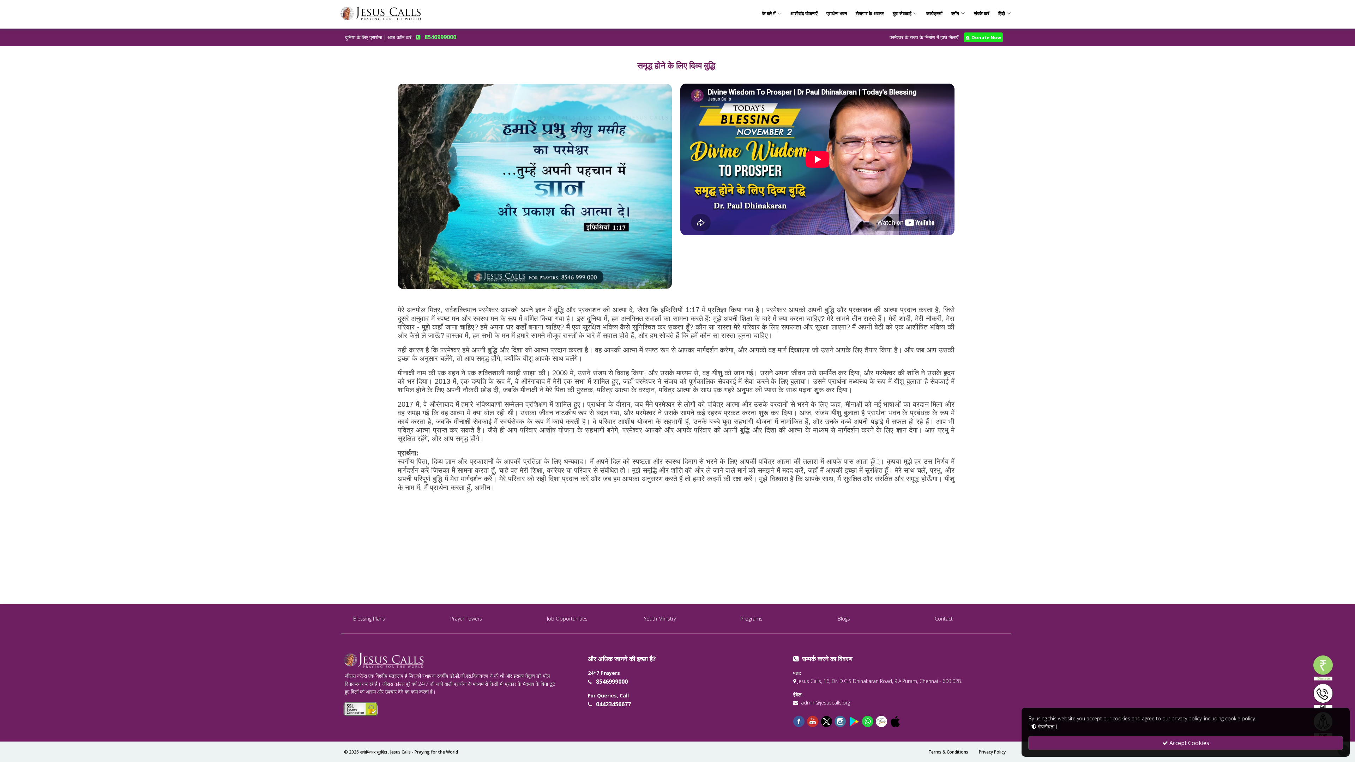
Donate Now (985, 37)
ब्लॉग (955, 13)
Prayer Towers (466, 618)
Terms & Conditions (948, 752)
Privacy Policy (992, 752)
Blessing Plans (369, 618)
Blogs (844, 618)
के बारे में (769, 13)
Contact (944, 618)
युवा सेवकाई (902, 13)
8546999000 (440, 37)
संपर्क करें (981, 13)
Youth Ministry (660, 618)
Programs (752, 618)
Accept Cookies (1188, 743)
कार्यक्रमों (934, 13)
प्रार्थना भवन (836, 13)
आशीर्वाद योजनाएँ (804, 13)
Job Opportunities (567, 618)
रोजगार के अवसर (870, 13)
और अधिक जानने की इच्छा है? (622, 658)
